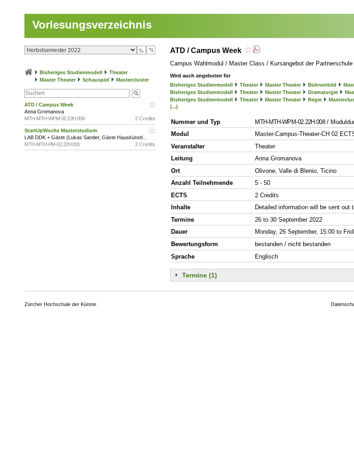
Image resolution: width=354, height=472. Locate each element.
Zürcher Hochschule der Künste (60, 304)
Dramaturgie (323, 92)
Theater (118, 72)
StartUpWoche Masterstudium (61, 130)
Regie (315, 99)
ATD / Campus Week (49, 104)
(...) (174, 106)
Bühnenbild (322, 85)
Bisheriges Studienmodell (71, 72)
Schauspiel (96, 80)
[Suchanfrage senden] (136, 93)
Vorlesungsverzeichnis (92, 24)
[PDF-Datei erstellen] (256, 50)
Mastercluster (132, 80)
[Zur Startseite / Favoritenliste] (28, 72)
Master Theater (58, 80)
